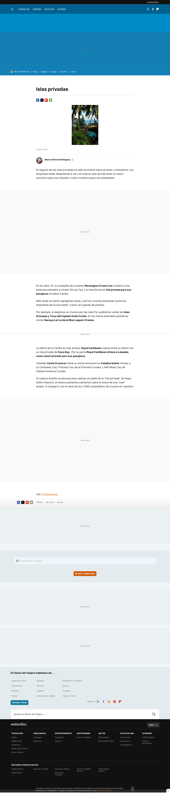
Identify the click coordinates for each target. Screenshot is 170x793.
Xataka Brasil (16, 773)
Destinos (15, 691)
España (37, 9)
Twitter (148, 9)
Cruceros (66, 691)
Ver (86, 574)
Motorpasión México (104, 770)
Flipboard (157, 9)
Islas (61, 502)
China (73, 72)
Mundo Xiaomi (17, 752)
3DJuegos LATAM (40, 769)
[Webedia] (153, 2)
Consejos (24, 9)
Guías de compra (18, 681)
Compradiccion (126, 745)
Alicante (63, 72)
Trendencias (125, 737)
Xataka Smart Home (19, 748)
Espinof (58, 741)
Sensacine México (62, 769)
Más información (105, 790)
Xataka (14, 737)
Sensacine (59, 737)
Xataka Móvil (16, 741)
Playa (35, 72)
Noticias (49, 9)
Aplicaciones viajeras (46, 696)
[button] (59, 159)
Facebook (152, 9)
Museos (40, 681)
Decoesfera (125, 741)
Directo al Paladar (84, 737)
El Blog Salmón (148, 737)
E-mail (50, 100)
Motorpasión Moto (106, 741)
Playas (14, 696)
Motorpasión (104, 737)
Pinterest (114, 701)
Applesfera (15, 745)
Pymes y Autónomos (147, 742)
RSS (109, 701)
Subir (151, 725)
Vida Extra (37, 741)
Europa (62, 9)
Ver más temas (19, 703)
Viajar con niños (69, 696)
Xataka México (17, 769)
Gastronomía (16, 686)
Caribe (51, 502)
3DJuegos (37, 737)
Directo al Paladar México (84, 770)
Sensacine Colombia (59, 774)
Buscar (154, 714)
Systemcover (50, 494)
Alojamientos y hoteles (72, 681)
